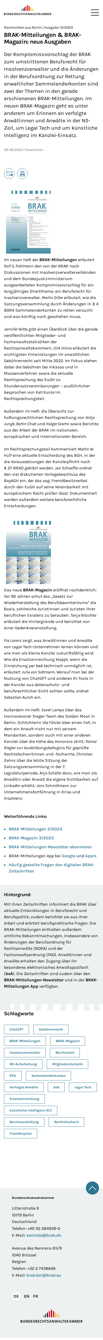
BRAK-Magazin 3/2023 (31, 837)
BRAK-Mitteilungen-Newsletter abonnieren (50, 846)
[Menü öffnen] (93, 12)
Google (68, 855)
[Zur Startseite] (28, 10)
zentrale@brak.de (43, 1235)
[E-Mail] (9, 173)
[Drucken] (22, 173)
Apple (90, 855)
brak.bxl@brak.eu (43, 1275)
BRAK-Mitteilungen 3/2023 (35, 828)
